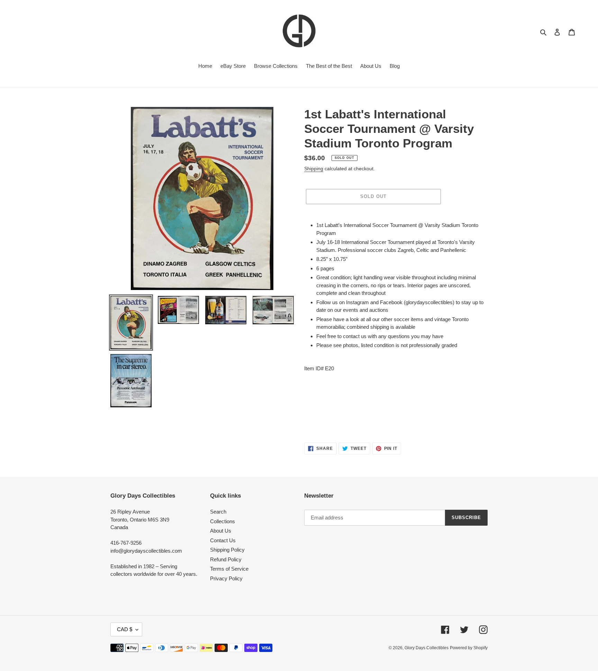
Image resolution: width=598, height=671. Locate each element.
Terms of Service (229, 569)
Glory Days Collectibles (426, 647)
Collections (222, 521)
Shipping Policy (227, 550)
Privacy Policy (226, 578)
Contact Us (223, 540)
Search (218, 512)
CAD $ (124, 629)
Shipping (313, 168)
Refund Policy (226, 559)
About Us (220, 531)
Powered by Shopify (469, 647)
